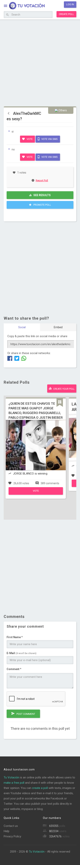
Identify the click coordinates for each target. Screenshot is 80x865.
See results (42, 195)
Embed (58, 327)
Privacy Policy (12, 836)
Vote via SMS (49, 139)
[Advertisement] (40, 62)
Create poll (66, 14)
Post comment (25, 713)
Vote (29, 139)
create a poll (40, 788)
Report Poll (42, 180)
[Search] (7, 15)
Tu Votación (11, 777)
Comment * (14, 669)
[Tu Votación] (24, 6)
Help (6, 831)
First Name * (15, 637)
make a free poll (14, 782)
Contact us (11, 826)
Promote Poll (42, 204)
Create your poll (64, 389)
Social (22, 327)
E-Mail (21, 653)
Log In (70, 4)
